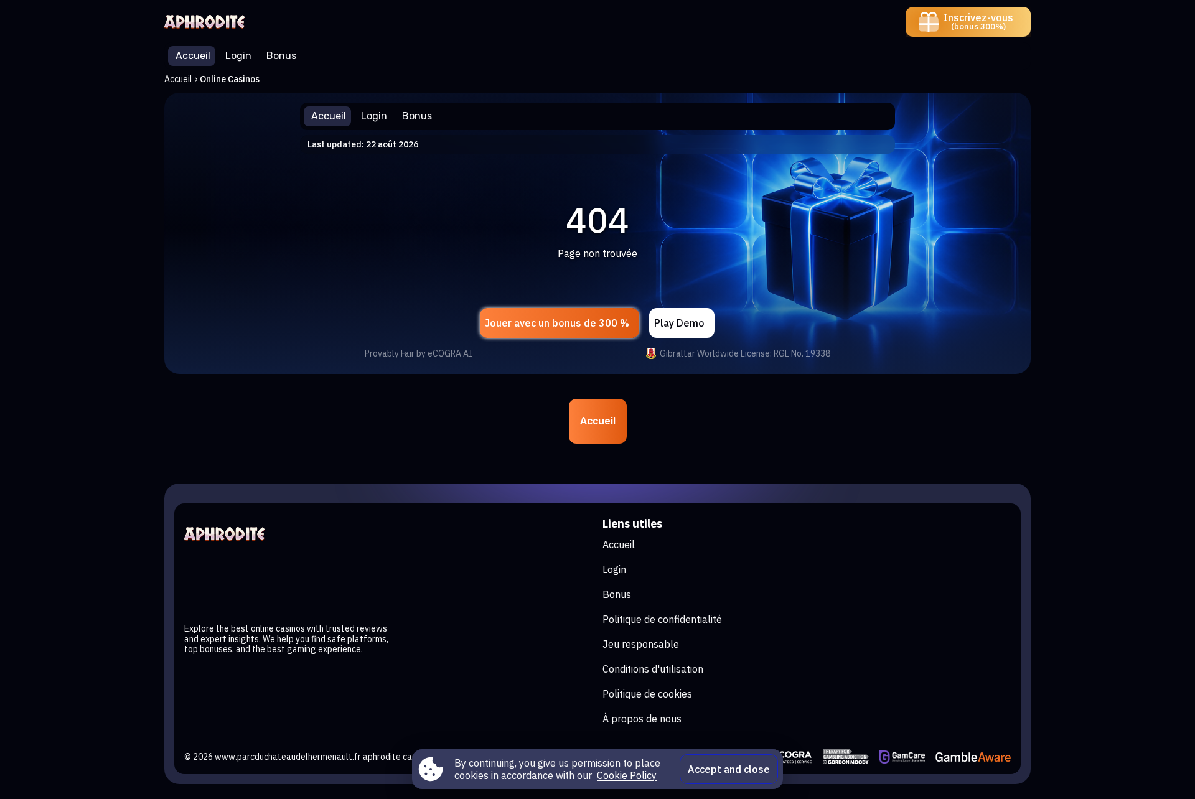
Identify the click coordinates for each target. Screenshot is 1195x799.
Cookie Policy (627, 775)
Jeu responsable (640, 644)
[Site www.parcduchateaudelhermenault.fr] (207, 21)
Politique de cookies (647, 694)
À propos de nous (642, 719)
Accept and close (729, 769)
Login (614, 569)
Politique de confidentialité (662, 619)
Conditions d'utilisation (652, 669)
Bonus (616, 594)
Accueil (178, 79)
